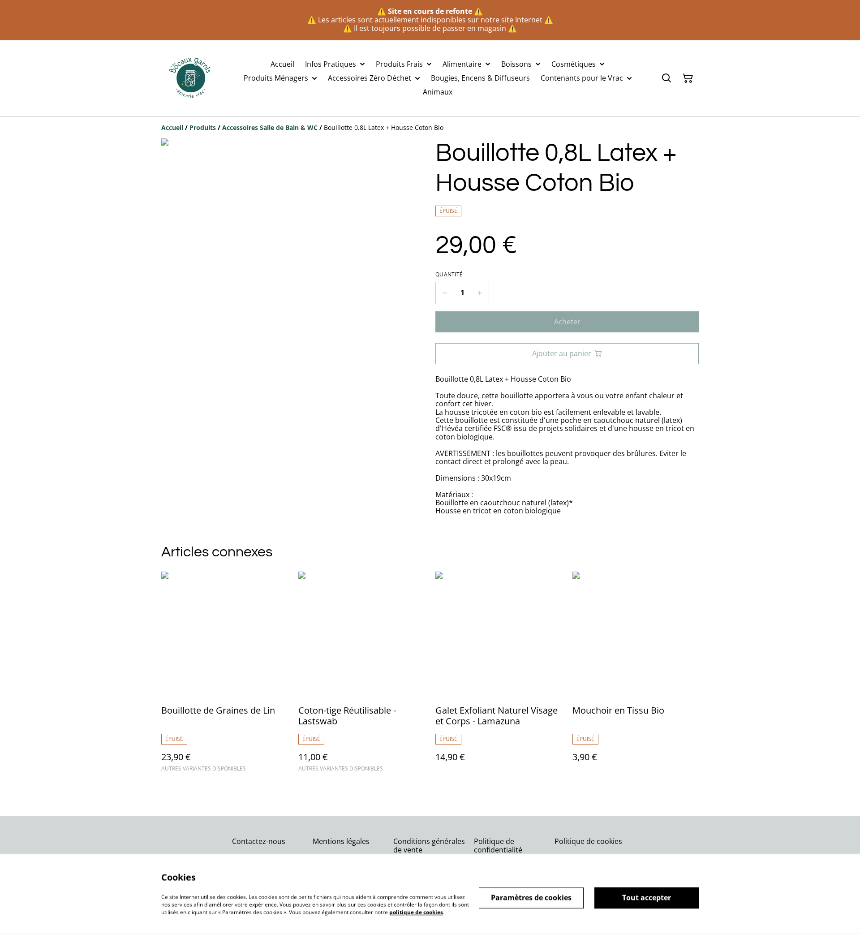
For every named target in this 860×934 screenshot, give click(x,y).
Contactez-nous (258, 841)
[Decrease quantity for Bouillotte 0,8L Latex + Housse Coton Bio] (444, 293)
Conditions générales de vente (429, 845)
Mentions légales (341, 841)
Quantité (449, 274)
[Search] (666, 78)
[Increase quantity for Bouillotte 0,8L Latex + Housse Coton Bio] (480, 293)
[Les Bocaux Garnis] (190, 78)
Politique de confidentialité (498, 845)
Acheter (567, 322)
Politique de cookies (588, 841)
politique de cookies (416, 912)
